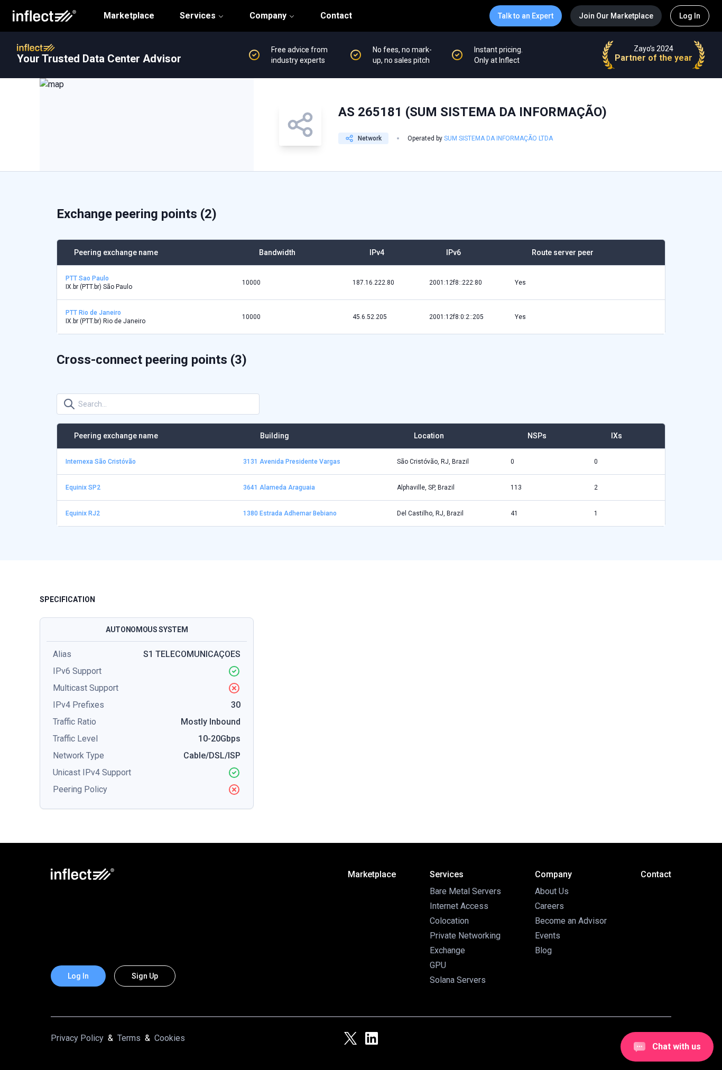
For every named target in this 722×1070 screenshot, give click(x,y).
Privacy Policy (77, 1038)
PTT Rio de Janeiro (93, 312)
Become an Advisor (571, 921)
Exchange (447, 950)
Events (547, 936)
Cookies (169, 1038)
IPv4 (376, 252)
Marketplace (129, 16)
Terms (129, 1038)
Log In (689, 16)
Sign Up (145, 976)
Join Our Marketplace (616, 16)
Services (198, 16)
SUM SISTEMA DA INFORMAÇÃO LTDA (498, 138)
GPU (438, 965)
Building (274, 435)
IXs (616, 435)
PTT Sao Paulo (87, 278)
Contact (336, 16)
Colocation (449, 921)
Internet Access (459, 906)
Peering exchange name (116, 252)
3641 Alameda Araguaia (279, 487)
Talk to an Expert (525, 16)
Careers (549, 906)
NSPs (537, 435)
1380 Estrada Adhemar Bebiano (290, 513)
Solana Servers (458, 980)
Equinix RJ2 (83, 513)
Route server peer (563, 252)
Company (267, 16)
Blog (543, 950)
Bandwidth (277, 252)
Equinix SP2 (83, 487)
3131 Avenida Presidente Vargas (291, 461)
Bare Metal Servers (465, 891)
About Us (552, 891)
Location (429, 435)
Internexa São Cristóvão (101, 461)
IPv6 (453, 252)
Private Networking (465, 936)
